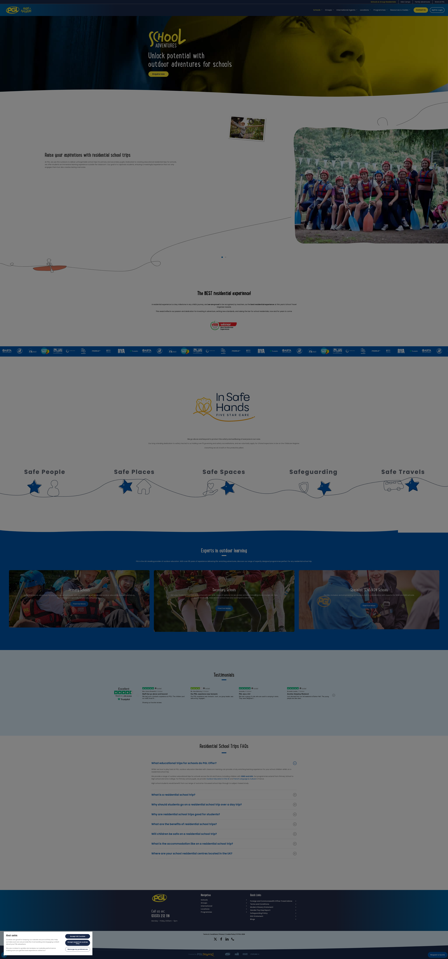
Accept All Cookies (77, 936)
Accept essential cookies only (78, 943)
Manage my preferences (78, 949)
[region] (48, 943)
